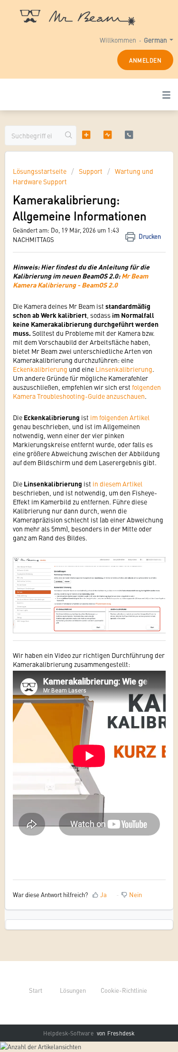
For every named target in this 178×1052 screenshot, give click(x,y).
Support (91, 171)
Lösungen (73, 990)
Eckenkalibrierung (40, 369)
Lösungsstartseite (40, 171)
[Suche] (69, 135)
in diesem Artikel (117, 483)
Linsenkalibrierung (123, 369)
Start (35, 990)
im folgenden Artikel (120, 417)
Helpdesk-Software (69, 1033)
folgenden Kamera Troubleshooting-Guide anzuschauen (87, 391)
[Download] (71, 530)
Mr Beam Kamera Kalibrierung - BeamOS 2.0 (80, 280)
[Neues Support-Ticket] (86, 135)
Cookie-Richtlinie (124, 990)
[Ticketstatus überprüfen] (107, 135)
